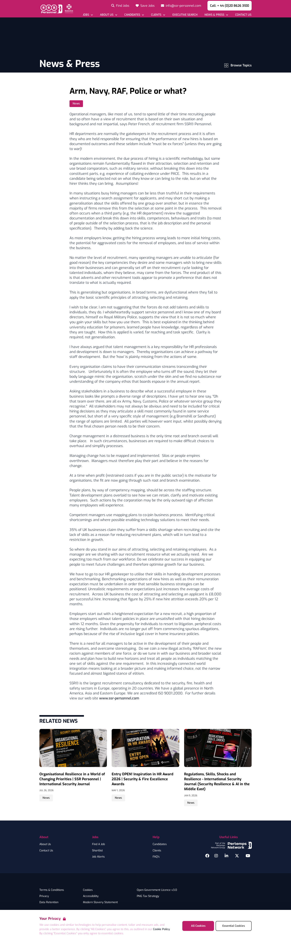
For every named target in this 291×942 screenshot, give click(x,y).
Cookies (88, 890)
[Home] (56, 9)
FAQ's (156, 857)
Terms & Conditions (51, 890)
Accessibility (91, 896)
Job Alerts (98, 857)
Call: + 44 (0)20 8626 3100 (229, 6)
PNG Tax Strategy (148, 896)
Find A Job (98, 844)
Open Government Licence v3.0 (157, 890)
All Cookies (198, 926)
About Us (45, 844)
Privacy (44, 896)
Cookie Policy (161, 929)
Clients (157, 850)
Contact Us (46, 850)
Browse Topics (241, 65)
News (76, 103)
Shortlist (97, 850)
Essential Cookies (233, 926)
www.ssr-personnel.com (119, 698)
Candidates (160, 844)
